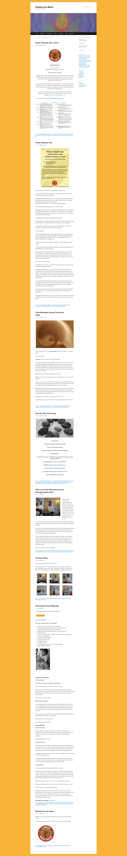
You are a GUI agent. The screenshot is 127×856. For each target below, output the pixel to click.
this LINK (48, 758)
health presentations (42, 135)
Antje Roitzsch (57, 406)
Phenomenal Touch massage (40, 483)
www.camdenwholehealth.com (58, 95)
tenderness (59, 483)
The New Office (41, 558)
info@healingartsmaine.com (58, 396)
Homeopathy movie (50, 135)
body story (48, 550)
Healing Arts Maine (44, 7)
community (41, 134)
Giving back (61, 33)
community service (39, 306)
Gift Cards (64, 471)
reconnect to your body (57, 803)
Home (37, 33)
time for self (64, 483)
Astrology (81, 72)
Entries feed (81, 83)
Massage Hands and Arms (84, 55)
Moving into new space (44, 811)
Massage (45, 134)
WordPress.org (82, 86)
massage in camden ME (62, 482)
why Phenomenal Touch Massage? (66, 551)
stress (56, 306)
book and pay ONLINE (40, 620)
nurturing (55, 407)
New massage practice (66, 598)
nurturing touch (38, 803)
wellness (49, 134)
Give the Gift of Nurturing (45, 413)
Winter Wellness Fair (43, 142)
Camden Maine (57, 134)
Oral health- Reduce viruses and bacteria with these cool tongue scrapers (85, 61)
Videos (55, 33)
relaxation (53, 306)
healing (44, 306)
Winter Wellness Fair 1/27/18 (46, 42)
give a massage (44, 482)
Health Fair (48, 306)
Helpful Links (71, 33)
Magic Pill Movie (58, 135)
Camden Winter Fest (67, 305)
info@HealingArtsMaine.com (59, 465)
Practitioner (42, 33)
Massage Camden (40, 551)
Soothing (52, 483)
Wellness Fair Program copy (57, 98)
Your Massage (49, 33)
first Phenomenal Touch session (65, 550)
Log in (80, 82)
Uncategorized (82, 76)
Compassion (71, 481)
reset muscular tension (66, 803)
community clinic (42, 407)
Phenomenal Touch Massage (47, 606)
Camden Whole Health (64, 134)
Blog (66, 33)
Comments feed (82, 85)
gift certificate (38, 482)
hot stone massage (54, 482)
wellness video (64, 135)
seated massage (65, 407)
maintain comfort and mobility (60, 802)
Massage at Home (82, 64)
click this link (52, 800)
